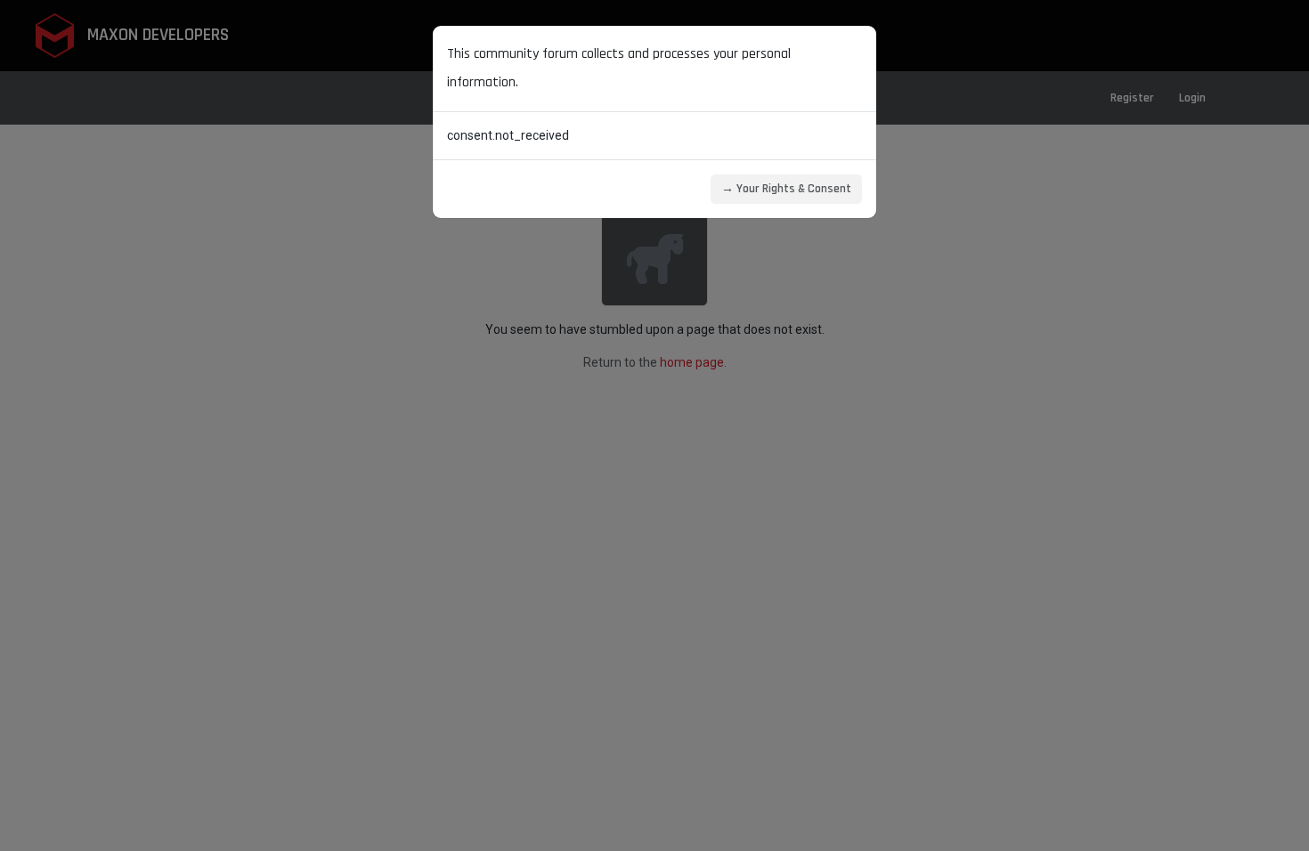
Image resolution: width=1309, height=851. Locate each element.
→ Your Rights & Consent (786, 189)
